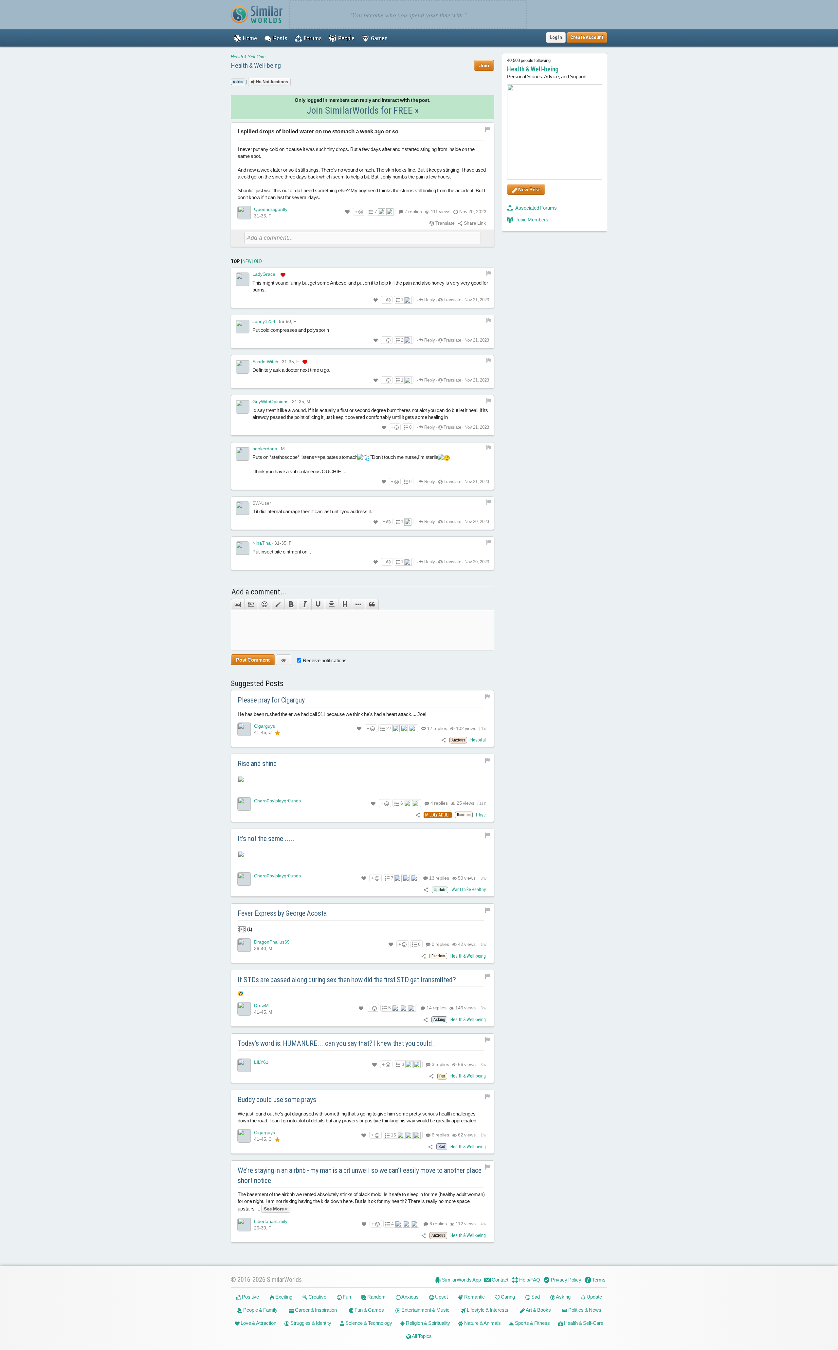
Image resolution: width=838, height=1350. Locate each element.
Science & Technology (368, 1323)
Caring (507, 1297)
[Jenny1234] (242, 326)
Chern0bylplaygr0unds (277, 800)
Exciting (283, 1297)
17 (436, 728)
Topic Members (531, 219)
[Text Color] (277, 604)
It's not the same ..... (266, 838)
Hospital (478, 739)
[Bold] (291, 604)
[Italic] (304, 604)
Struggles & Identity (310, 1323)
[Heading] (345, 604)
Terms (598, 1280)
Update (594, 1297)
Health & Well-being (256, 65)
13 (438, 878)
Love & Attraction (258, 1323)
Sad (535, 1297)
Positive (250, 1297)
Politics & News (584, 1310)
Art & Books (538, 1310)
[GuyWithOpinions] (242, 406)
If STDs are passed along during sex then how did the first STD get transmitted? (347, 980)
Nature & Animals (482, 1323)
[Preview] (283, 659)
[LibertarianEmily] (244, 1224)
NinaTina (261, 543)
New (247, 261)
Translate (444, 223)
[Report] (488, 273)
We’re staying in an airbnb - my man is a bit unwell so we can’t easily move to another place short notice (360, 1175)
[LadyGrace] (242, 279)
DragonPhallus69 (272, 942)
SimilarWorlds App (461, 1280)
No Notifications (271, 81)
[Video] (251, 604)
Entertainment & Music (424, 1310)
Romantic (474, 1297)
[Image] (237, 604)
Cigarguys (264, 726)
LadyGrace (263, 274)
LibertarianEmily (270, 1221)
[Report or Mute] (487, 128)
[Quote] (372, 604)
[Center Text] (331, 604)
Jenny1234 (263, 321)
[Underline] (318, 604)
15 (393, 1134)
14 (436, 1007)
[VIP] (283, 274)
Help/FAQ (529, 1280)
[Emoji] (264, 604)
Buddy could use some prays (277, 1100)
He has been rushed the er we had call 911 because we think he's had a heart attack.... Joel (332, 714)
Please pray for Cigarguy (271, 700)
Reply (429, 299)
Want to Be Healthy (468, 889)
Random (376, 1297)
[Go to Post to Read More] (362, 784)
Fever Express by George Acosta (282, 913)
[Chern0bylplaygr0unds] (244, 804)
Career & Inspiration (315, 1310)
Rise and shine (257, 763)
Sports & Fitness (532, 1323)
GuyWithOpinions (270, 401)
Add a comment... (258, 591)
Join (484, 65)
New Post (528, 189)
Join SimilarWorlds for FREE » (362, 110)
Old (258, 261)
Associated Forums (536, 208)
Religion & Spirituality (427, 1323)
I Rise (481, 814)
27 (388, 728)
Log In (556, 37)
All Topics (421, 1336)
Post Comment (253, 660)
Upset (441, 1297)
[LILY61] (244, 1065)
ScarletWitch (265, 361)
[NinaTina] (242, 548)
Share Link (474, 223)
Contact (499, 1280)
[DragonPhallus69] (244, 945)
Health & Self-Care (248, 56)
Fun (346, 1297)
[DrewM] (244, 1008)
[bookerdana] (242, 453)
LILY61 (261, 1062)
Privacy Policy (565, 1280)
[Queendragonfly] (244, 212)
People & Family (260, 1310)
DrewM (261, 1005)
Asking (563, 1297)
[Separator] (358, 604)
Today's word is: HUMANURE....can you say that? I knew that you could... (338, 1043)
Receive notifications (325, 660)
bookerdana (264, 448)
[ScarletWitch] (242, 366)
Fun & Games (369, 1310)
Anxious (410, 1297)
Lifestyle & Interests (487, 1310)
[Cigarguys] (244, 729)
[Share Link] (443, 739)
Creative (316, 1297)
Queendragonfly (270, 209)
